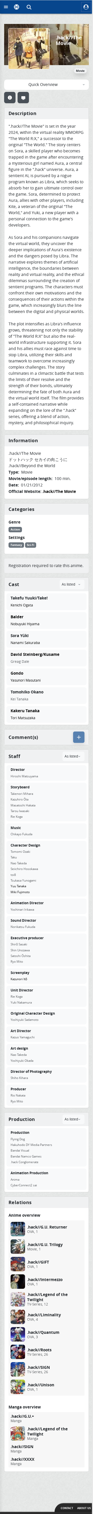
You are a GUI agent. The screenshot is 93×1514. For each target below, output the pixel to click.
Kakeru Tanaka (25, 711)
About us (84, 1508)
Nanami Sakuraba (25, 642)
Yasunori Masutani (26, 680)
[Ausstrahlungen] (23, 97)
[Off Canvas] (6, 7)
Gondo (17, 673)
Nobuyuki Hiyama (25, 624)
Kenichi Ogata (22, 605)
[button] (29, 7)
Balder (17, 617)
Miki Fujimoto (20, 892)
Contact (67, 1508)
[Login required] (78, 737)
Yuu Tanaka (18, 886)
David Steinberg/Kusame (35, 654)
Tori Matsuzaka (23, 718)
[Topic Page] (10, 97)
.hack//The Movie (59, 491)
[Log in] (86, 7)
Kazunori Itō (19, 979)
